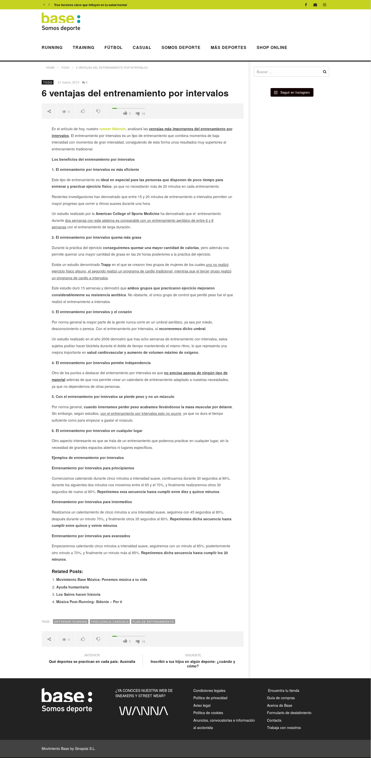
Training (83, 47)
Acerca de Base (279, 705)
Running (52, 47)
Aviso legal (201, 705)
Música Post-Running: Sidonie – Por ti (89, 601)
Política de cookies (208, 712)
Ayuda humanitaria (72, 586)
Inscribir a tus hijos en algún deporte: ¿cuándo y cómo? (193, 661)
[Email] (315, 4)
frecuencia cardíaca (110, 621)
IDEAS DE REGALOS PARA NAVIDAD (81, 5)
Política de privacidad (210, 697)
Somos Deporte (181, 47)
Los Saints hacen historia (78, 594)
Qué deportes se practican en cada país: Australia (92, 658)
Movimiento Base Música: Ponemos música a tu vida (101, 579)
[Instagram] (324, 4)
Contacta (274, 720)
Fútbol (113, 47)
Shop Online (272, 47)
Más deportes (229, 47)
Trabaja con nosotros (284, 727)
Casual (142, 47)
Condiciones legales (209, 690)
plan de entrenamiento (153, 621)
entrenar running (70, 621)
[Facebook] (306, 4)
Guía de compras (281, 697)
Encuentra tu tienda (283, 690)
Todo (47, 82)
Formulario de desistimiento (289, 712)
